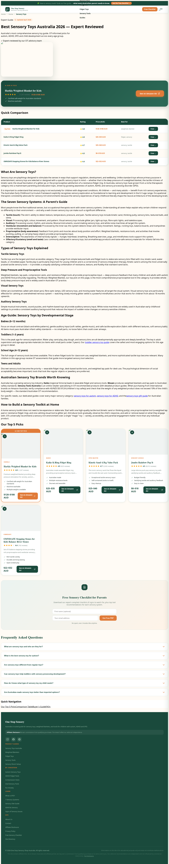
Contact (8, 823)
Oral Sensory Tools (12, 784)
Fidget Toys (84, 9)
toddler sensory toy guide (97, 342)
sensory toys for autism (85, 395)
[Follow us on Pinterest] (19, 739)
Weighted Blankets (12, 752)
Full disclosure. (89, 856)
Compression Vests (12, 780)
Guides (82, 18)
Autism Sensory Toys (13, 772)
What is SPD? (10, 796)
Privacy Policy (10, 831)
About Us (8, 819)
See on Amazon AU (148, 93)
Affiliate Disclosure (12, 827)
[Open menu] (161, 9)
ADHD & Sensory (11, 807)
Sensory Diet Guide (12, 803)
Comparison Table (24, 706)
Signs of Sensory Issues (13, 811)
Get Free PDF (108, 618)
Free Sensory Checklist (13, 835)
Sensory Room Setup (13, 764)
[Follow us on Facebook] (13, 739)
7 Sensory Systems (12, 799)
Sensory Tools (85, 13)
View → (153, 129)
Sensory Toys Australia (13, 748)
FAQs (48, 706)
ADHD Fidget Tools (12, 776)
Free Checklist (150, 9)
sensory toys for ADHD (107, 395)
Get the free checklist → (121, 3)
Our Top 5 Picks (8, 706)
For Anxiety (9, 788)
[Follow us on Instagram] (7, 739)
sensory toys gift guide (137, 395)
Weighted (84, 5)
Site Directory (10, 839)
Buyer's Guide (39, 706)
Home (3, 14)
